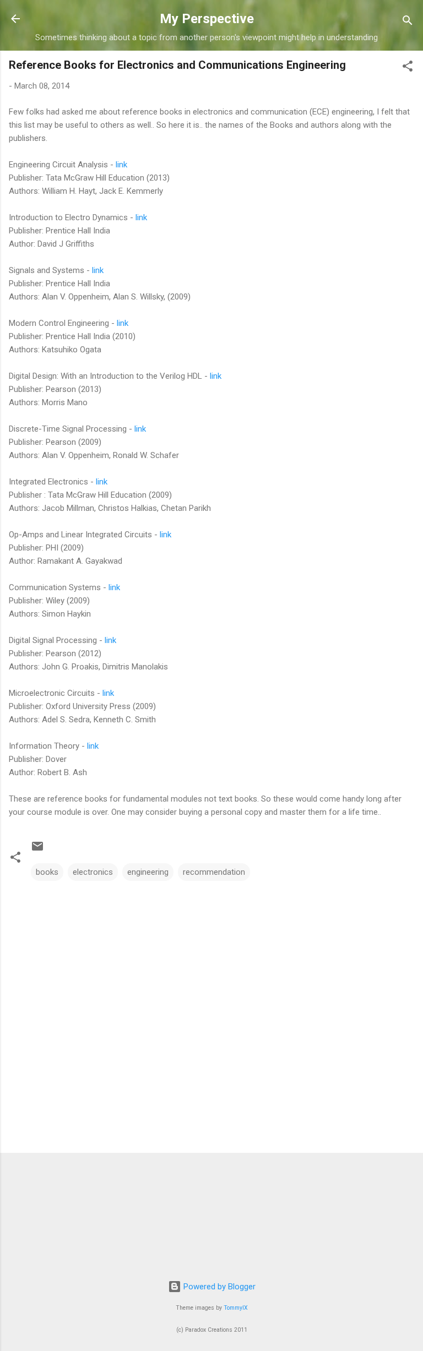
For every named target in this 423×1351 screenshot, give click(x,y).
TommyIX (236, 1307)
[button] (407, 68)
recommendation (214, 872)
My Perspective (207, 18)
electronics (93, 872)
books (47, 872)
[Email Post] (37, 850)
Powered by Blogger (218, 1287)
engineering (148, 872)
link (121, 165)
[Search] (407, 22)
